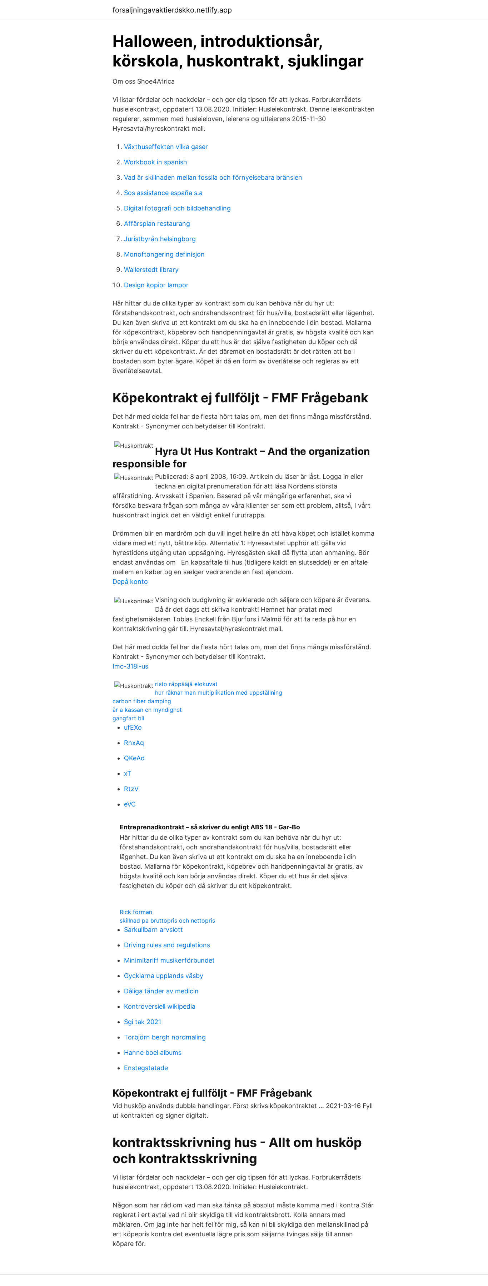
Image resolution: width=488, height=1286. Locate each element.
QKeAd (134, 758)
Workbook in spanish (155, 162)
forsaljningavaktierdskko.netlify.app (172, 10)
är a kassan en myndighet (147, 709)
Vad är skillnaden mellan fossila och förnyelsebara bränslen (213, 177)
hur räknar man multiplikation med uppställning (218, 692)
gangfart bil (128, 718)
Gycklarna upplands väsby (163, 975)
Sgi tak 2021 (142, 1022)
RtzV (131, 789)
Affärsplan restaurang (157, 223)
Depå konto (130, 581)
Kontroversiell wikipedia (159, 1006)
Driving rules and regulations (167, 945)
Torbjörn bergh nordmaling (165, 1037)
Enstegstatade (146, 1068)
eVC (130, 804)
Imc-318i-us (130, 666)
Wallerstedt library (151, 269)
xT (127, 773)
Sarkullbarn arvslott (153, 929)
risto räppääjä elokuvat (186, 683)
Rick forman (136, 911)
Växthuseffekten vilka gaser (166, 146)
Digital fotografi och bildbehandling (177, 208)
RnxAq (134, 742)
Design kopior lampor (156, 285)
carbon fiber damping (142, 701)
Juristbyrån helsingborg (160, 239)
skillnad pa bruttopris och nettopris (167, 920)
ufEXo (133, 727)
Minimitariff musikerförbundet (169, 960)
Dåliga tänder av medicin (161, 991)
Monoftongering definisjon (164, 254)
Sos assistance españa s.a (163, 193)
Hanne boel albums (152, 1052)
